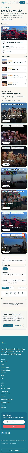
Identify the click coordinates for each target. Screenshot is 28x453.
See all (25, 24)
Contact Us (3, 405)
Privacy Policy (4, 443)
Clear (13, 269)
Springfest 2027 (6, 182)
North (23, 280)
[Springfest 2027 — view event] (14, 178)
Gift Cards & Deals (5, 394)
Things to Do (4, 362)
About (2, 386)
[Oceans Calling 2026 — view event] (14, 156)
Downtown (6, 280)
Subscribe (14, 426)
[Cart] (17, 2)
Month (4, 262)
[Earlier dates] (3, 292)
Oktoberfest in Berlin (7, 204)
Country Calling (6, 138)
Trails (2, 375)
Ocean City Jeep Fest (7, 225)
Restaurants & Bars (5, 370)
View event (6, 121)
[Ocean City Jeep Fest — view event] (14, 222)
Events (2, 364)
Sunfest (4, 247)
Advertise (3, 407)
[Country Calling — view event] (14, 135)
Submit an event (8, 325)
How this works (16, 100)
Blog (2, 378)
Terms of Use (13, 443)
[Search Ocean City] (9, 2)
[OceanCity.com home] (4, 2)
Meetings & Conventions (7, 399)
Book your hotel (15, 450)
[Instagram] (5, 433)
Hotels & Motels (5, 367)
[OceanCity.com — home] (3, 343)
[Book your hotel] (13, 2)
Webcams (3, 373)
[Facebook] (2, 433)
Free (17, 274)
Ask (23, 2)
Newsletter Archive (5, 402)
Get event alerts (18, 325)
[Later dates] (24, 292)
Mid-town (16, 280)
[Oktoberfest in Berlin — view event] (14, 200)
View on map (23, 287)
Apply (5, 269)
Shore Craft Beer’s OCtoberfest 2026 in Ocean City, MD (12, 116)
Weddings (3, 397)
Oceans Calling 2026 (7, 160)
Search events (6, 258)
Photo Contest (4, 391)
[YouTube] (9, 433)
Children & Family (8, 274)
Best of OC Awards (5, 388)
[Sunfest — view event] (14, 243)
